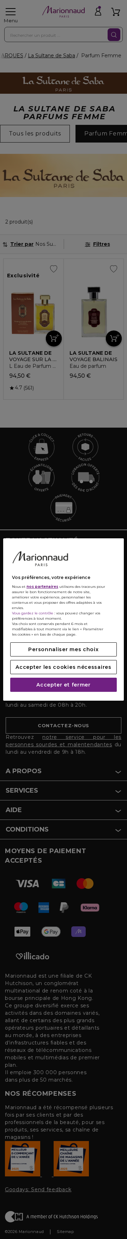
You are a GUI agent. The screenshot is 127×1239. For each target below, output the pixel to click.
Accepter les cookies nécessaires (63, 667)
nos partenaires (42, 586)
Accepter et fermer (63, 685)
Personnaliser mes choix (63, 649)
